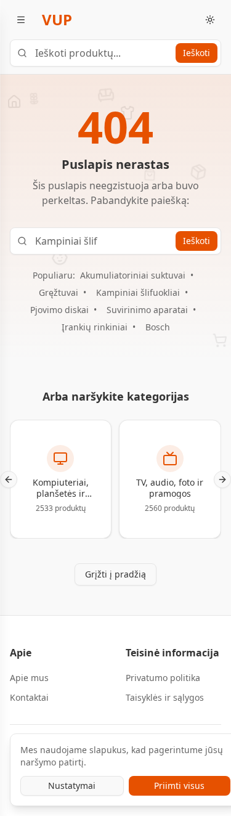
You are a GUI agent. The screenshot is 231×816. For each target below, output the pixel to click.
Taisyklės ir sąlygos (165, 697)
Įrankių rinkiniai (95, 327)
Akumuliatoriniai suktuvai (132, 275)
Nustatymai (71, 785)
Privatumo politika (163, 677)
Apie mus (29, 677)
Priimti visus (179, 785)
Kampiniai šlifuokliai (138, 292)
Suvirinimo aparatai (147, 310)
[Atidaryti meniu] (21, 20)
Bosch (157, 327)
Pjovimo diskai (59, 310)
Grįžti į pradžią (115, 574)
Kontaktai (29, 697)
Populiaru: (54, 275)
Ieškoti (196, 53)
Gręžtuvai (58, 292)
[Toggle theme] (210, 20)
